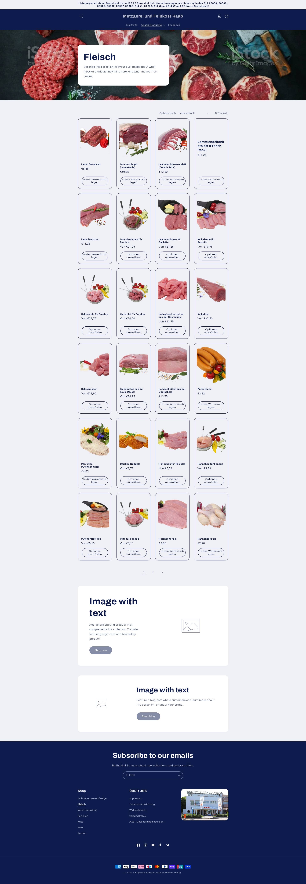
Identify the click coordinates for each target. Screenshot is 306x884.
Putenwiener (204, 389)
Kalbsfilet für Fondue (132, 314)
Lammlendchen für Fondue (131, 240)
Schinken (83, 816)
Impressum (135, 798)
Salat (81, 827)
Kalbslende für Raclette (206, 240)
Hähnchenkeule (206, 539)
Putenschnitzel (168, 539)
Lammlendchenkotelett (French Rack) (172, 165)
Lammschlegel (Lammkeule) (128, 165)
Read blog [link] (148, 716)
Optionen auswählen (134, 256)
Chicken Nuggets (130, 464)
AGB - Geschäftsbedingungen (146, 822)
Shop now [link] (101, 650)
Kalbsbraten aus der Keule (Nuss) (132, 390)
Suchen (82, 833)
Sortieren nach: (168, 113)
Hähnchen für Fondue (210, 464)
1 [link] (144, 572)
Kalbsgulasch (89, 389)
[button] (81, 16)
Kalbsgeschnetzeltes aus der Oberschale (171, 315)
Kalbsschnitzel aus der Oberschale (172, 390)
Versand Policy (137, 816)
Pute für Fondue (129, 539)
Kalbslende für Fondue (94, 314)
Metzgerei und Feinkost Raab (147, 872)
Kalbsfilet (203, 314)
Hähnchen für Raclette (172, 464)
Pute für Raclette (91, 539)
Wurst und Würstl (87, 810)
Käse (81, 822)
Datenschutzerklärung (142, 804)
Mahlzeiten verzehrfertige (92, 798)
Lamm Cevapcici (91, 164)
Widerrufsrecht (137, 810)
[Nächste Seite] (162, 572)
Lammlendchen (90, 239)
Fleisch (82, 804)
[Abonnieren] (179, 775)
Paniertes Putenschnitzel (90, 465)
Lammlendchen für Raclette (170, 240)
